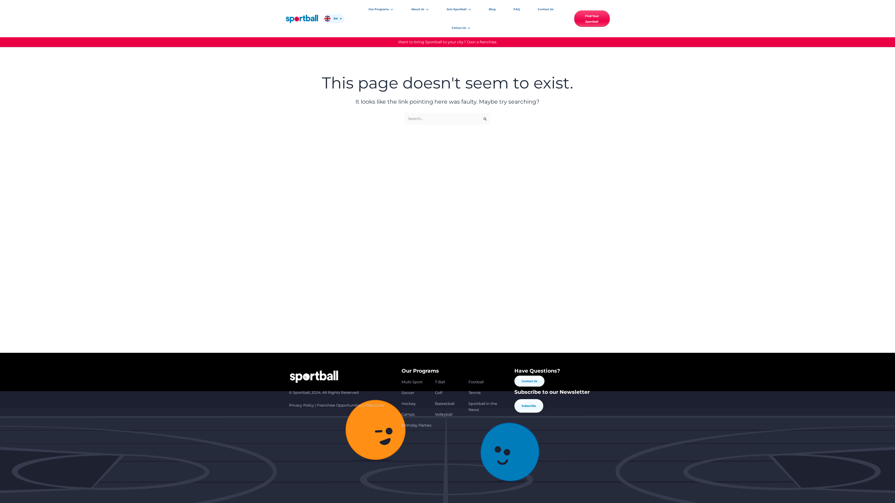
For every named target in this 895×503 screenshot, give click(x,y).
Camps (408, 414)
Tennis (474, 393)
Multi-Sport (412, 382)
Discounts (374, 405)
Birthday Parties (416, 425)
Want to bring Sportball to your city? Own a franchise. (447, 42)
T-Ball (440, 382)
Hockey (409, 403)
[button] (391, 9)
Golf (438, 393)
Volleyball (443, 414)
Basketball (444, 403)
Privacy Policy (301, 405)
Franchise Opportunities (339, 405)
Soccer (408, 393)
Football (476, 382)
